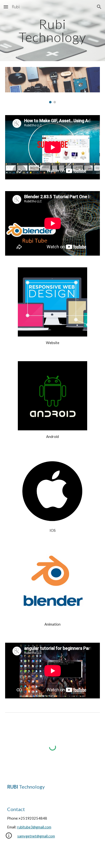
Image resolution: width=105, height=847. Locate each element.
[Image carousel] (52, 85)
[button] (6, 6)
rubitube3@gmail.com (34, 827)
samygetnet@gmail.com (36, 836)
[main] (52, 31)
